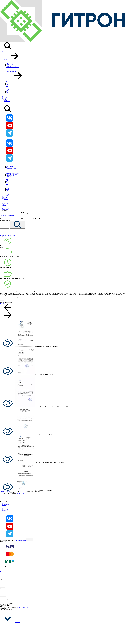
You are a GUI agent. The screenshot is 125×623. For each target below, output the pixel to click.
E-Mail (11, 582)
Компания (4, 98)
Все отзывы (2, 303)
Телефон (11, 583)
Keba (7, 186)
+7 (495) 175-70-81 (3, 163)
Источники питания (9, 60)
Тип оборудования (13, 584)
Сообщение (11, 603)
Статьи (5, 100)
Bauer (7, 81)
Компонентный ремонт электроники (12, 67)
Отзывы (5, 200)
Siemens (7, 93)
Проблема (11, 594)
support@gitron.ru (9, 491)
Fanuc (7, 84)
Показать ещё (17, 622)
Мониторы (8, 167)
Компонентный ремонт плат (11, 66)
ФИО (10, 581)
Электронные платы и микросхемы (12, 70)
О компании (6, 99)
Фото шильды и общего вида (5, 586)
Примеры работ (5, 97)
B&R (7, 80)
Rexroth (7, 91)
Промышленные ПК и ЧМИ (11, 61)
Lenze (7, 187)
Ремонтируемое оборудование (7, 51)
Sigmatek (7, 94)
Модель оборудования (13, 585)
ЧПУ (7, 62)
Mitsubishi (7, 89)
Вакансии (6, 102)
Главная (3, 207)
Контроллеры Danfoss (9, 69)
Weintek (7, 194)
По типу (5, 59)
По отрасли (6, 95)
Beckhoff (7, 82)
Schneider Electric (9, 92)
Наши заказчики (7, 101)
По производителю (7, 79)
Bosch (7, 83)
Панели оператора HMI (10, 175)
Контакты (4, 103)
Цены (3, 96)
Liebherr (7, 88)
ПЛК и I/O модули (9, 63)
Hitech (7, 85)
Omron (7, 90)
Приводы (7, 65)
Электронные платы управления (11, 174)
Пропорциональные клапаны (11, 64)
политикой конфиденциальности (22, 301)
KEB (7, 86)
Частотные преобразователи (11, 71)
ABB (7, 179)
